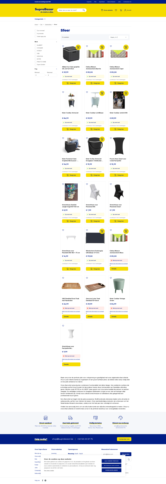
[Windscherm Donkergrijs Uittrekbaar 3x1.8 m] (95, 238)
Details (114, 269)
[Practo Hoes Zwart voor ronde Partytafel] (119, 146)
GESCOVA (40, 56)
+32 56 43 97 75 (85, 439)
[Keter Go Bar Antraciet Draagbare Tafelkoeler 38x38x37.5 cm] (95, 146)
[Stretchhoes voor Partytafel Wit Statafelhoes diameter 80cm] (71, 333)
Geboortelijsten (111, 1)
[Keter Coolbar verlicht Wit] (119, 100)
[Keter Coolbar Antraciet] (71, 100)
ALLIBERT (39, 45)
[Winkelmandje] (121, 10)
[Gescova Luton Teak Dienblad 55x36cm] (95, 285)
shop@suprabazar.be (62, 439)
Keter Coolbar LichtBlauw (94, 113)
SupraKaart (102, 1)
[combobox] (69, 10)
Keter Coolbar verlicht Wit (118, 113)
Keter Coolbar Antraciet (70, 113)
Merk (36, 41)
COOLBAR (40, 48)
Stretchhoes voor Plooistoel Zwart (116, 206)
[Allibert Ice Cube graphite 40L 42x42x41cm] (71, 54)
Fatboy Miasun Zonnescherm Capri (116, 68)
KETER (39, 59)
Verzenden (126, 454)
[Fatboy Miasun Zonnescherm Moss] (119, 238)
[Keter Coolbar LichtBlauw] (95, 100)
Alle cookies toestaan (111, 461)
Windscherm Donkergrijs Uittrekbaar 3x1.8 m (94, 252)
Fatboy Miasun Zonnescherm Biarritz (93, 68)
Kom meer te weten (49, 470)
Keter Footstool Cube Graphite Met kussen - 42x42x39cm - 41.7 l (69, 160)
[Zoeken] (84, 10)
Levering (53, 453)
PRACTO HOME (41, 61)
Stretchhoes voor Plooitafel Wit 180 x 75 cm (71, 252)
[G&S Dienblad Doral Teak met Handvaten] (71, 285)
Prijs (36, 69)
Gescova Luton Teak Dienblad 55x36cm (93, 299)
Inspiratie (89, 1)
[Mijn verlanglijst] (116, 10)
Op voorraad (40, 30)
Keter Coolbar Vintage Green (117, 299)
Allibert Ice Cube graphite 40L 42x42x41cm (71, 68)
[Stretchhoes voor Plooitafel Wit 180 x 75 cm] (71, 238)
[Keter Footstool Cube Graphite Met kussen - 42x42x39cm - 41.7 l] (71, 146)
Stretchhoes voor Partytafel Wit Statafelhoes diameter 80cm (69, 347)
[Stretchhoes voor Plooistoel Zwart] (119, 192)
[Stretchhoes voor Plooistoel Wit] (95, 192)
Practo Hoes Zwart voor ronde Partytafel (118, 160)
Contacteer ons (127, 1)
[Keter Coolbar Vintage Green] (119, 285)
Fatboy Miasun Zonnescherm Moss (116, 252)
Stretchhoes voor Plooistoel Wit (92, 206)
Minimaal (37, 74)
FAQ (95, 1)
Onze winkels (38, 456)
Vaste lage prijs (41, 36)
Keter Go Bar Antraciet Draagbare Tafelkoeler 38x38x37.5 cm (94, 160)
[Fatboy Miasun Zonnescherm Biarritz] (95, 54)
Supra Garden (41, 64)
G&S (38, 53)
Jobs (119, 1)
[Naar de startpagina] (44, 10)
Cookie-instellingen (111, 470)
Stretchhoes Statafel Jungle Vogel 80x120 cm (70, 206)
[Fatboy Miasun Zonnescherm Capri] (119, 54)
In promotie (40, 33)
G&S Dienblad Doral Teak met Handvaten (70, 299)
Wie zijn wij (38, 453)
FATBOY (39, 50)
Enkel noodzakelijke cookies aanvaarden (111, 465)
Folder (36, 465)
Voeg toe (72, 83)
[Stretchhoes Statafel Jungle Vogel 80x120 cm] (71, 192)
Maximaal (49, 74)
